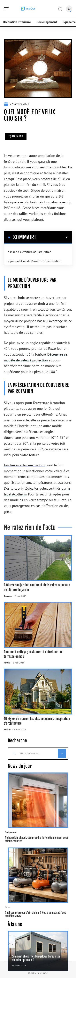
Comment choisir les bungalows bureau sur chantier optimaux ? (36, 958)
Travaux (8, 596)
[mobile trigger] (7, 9)
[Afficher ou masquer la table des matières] (52, 237)
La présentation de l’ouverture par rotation (34, 261)
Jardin (7, 662)
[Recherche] (60, 9)
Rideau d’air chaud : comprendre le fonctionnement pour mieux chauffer (36, 839)
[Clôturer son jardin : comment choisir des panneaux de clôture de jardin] (38, 557)
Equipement (16, 136)
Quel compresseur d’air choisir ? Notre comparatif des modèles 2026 (35, 914)
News (7, 907)
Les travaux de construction (24, 465)
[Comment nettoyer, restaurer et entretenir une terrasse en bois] (38, 624)
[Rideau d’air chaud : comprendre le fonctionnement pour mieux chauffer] (38, 800)
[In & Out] (28, 9)
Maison (7, 729)
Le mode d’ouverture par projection (29, 252)
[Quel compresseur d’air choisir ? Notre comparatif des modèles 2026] (38, 875)
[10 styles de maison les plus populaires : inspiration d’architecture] (38, 691)
